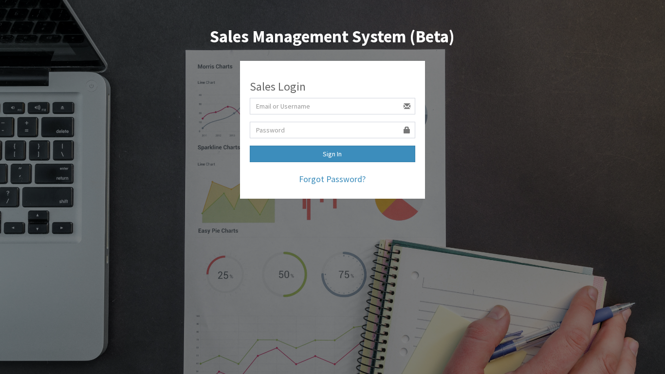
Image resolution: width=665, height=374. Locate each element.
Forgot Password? (332, 179)
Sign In (332, 154)
